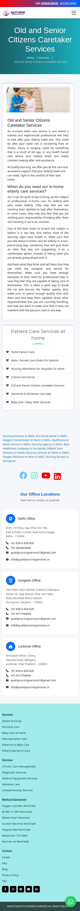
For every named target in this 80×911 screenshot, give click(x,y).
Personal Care (10, 727)
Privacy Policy (10, 875)
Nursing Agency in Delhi (47, 444)
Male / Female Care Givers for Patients (35, 360)
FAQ (4, 863)
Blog (5, 869)
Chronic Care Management (19, 766)
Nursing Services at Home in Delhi (47, 452)
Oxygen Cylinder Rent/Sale (18, 806)
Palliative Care (11, 784)
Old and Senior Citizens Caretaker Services (37, 385)
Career (6, 857)
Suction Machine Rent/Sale (19, 823)
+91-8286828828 (46, 3)
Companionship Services (17, 790)
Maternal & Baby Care (15, 744)
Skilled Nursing (11, 721)
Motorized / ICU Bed (14, 835)
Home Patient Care (22, 352)
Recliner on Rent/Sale (15, 841)
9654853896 (68, 3)
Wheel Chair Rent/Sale (16, 817)
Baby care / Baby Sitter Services (30, 402)
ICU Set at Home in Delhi (51, 436)
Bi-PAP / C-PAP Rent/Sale (17, 812)
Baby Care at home (14, 733)
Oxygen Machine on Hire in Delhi (23, 456)
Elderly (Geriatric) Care (16, 750)
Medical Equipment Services (19, 778)
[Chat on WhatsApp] (70, 901)
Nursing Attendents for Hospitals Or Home (37, 368)
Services (44, 57)
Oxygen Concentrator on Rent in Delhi (26, 440)
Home (30, 57)
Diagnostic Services (14, 772)
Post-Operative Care (14, 739)
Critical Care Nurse (23, 377)
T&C (4, 881)
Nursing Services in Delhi (18, 436)
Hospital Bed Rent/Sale (16, 829)
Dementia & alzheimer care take (31, 394)
